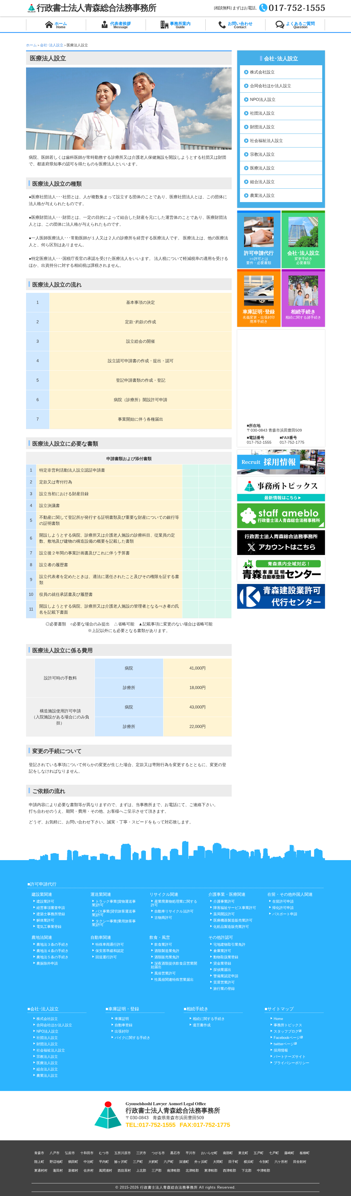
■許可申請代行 (41, 884)
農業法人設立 (262, 195)
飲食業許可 (163, 944)
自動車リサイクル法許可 (174, 911)
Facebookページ (287, 1038)
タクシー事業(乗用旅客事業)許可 (114, 923)
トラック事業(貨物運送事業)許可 (114, 903)
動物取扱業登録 (225, 957)
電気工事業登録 (48, 927)
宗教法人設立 (262, 154)
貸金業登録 (222, 963)
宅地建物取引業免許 (229, 944)
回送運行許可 (106, 957)
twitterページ (284, 1044)
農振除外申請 (47, 963)
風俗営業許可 (165, 973)
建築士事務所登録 (50, 914)
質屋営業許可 (224, 982)
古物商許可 (163, 918)
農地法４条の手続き (52, 951)
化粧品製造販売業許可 (231, 927)
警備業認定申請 (225, 976)
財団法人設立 (262, 126)
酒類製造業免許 (166, 951)
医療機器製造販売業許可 (233, 920)
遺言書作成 (202, 1025)
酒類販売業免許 (166, 957)
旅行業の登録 (224, 989)
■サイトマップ (279, 1009)
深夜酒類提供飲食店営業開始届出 (174, 965)
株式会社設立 (262, 72)
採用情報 (281, 1050)
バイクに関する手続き (132, 1038)
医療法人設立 (262, 168)
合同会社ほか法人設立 (270, 85)
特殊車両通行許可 (109, 944)
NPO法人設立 (263, 99)
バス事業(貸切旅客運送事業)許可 (114, 913)
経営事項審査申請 (50, 908)
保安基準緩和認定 (109, 951)
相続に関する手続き (209, 1019)
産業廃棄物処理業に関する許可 (174, 903)
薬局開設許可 (224, 914)
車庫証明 (122, 1019)
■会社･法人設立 (43, 1009)
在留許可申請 (283, 901)
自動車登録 (123, 1025)
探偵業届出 (222, 970)
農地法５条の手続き (52, 957)
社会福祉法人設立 (266, 140)
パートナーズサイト (290, 1057)
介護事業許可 (224, 901)
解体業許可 (45, 920)
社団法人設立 (262, 113)
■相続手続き (196, 1009)
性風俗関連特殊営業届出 (174, 979)
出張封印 (122, 1031)
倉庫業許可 (222, 951)
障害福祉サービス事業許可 (234, 908)
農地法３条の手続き (52, 944)
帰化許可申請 (283, 908)
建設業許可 (45, 901)
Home (278, 1019)
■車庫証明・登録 (122, 1009)
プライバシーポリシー (291, 1063)
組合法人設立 (262, 181)
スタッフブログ (286, 1031)
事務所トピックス (288, 1025)
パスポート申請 (284, 914)
